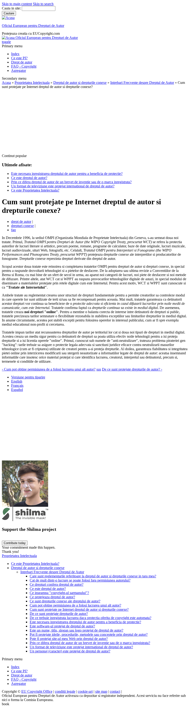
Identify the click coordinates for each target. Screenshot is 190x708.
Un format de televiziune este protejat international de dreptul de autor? (62, 186)
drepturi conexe (22, 226)
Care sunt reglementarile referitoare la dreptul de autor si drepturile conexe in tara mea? (93, 576)
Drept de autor (21, 62)
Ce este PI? (19, 58)
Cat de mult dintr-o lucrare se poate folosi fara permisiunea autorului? (80, 580)
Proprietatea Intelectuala (32, 83)
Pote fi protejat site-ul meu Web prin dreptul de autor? (69, 639)
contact (115, 691)
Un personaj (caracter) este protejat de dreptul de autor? (70, 651)
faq (13, 230)
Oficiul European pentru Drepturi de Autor (33, 26)
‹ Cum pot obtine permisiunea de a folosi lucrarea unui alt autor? (48, 369)
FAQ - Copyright (23, 66)
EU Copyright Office (36, 691)
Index (15, 54)
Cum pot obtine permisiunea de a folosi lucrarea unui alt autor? (75, 605)
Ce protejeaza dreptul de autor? (52, 597)
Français (17, 385)
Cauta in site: (12, 8)
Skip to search (43, 4)
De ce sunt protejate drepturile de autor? (59, 614)
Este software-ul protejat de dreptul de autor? (62, 626)
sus (98, 369)
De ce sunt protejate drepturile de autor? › (132, 369)
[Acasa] (8, 18)
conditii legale (65, 691)
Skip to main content (17, 4)
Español (17, 390)
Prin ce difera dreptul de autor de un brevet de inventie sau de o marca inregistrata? (71, 182)
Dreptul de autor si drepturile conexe (80, 83)
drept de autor (21, 221)
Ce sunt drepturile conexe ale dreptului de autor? (65, 601)
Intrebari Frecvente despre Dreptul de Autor (142, 83)
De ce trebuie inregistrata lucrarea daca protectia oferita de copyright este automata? (90, 618)
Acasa (6, 83)
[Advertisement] (95, 121)
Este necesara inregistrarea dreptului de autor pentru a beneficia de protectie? (67, 174)
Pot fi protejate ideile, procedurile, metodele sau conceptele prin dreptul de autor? (89, 634)
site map (101, 691)
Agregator (18, 70)
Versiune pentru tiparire (28, 377)
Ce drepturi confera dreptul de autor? (56, 584)
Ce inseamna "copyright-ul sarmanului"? (59, 593)
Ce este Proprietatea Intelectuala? (35, 190)
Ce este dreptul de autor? (29, 178)
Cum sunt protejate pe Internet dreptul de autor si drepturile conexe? (79, 609)
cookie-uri (85, 691)
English (16, 381)
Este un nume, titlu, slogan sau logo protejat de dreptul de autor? (76, 630)
